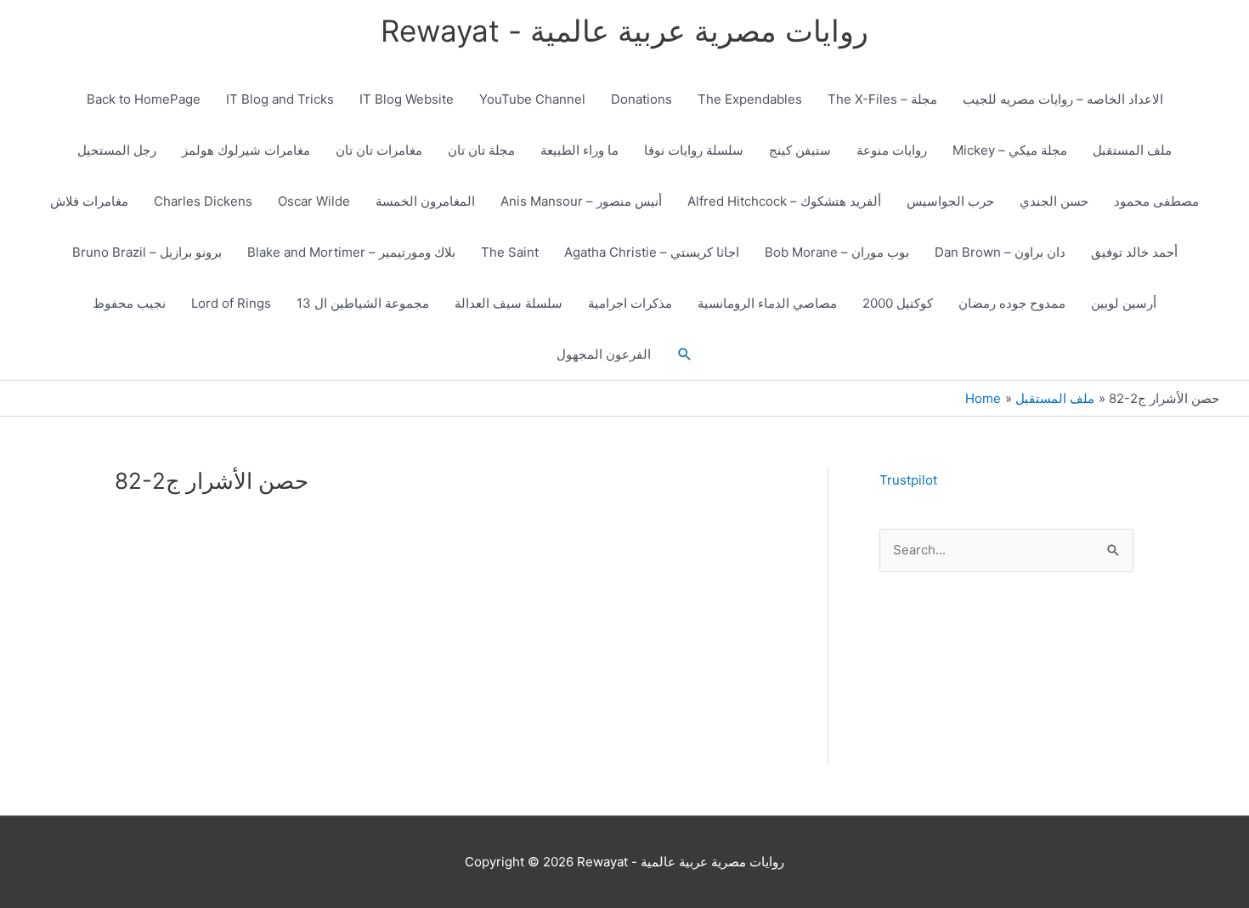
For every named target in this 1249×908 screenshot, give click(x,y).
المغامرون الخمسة (425, 201)
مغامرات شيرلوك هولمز (246, 150)
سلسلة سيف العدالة (508, 303)
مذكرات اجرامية (630, 303)
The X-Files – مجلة (882, 99)
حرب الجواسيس (950, 201)
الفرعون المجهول (604, 354)
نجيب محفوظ (129, 303)
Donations (641, 99)
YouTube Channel (532, 99)
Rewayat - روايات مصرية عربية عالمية (624, 30)
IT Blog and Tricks (280, 99)
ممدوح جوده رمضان (1011, 303)
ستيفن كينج (800, 150)
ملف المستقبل (1132, 150)
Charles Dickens (203, 201)
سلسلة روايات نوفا (693, 150)
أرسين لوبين (1123, 303)
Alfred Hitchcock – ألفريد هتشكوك (784, 201)
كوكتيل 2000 (897, 303)
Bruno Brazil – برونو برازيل (147, 252)
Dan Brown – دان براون (1000, 252)
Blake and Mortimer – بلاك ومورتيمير (351, 252)
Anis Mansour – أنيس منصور (581, 201)
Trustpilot (908, 480)
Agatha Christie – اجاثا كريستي (651, 252)
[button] (684, 354)
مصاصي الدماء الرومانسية (767, 303)
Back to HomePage (144, 99)
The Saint (510, 252)
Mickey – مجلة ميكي (1009, 150)
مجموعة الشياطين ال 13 (363, 303)
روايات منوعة (891, 150)
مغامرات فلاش (89, 201)
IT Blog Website (406, 99)
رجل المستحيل (116, 150)
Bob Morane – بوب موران (837, 252)
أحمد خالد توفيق (1134, 252)
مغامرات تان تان (379, 150)
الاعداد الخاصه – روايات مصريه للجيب (1063, 99)
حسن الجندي (1054, 201)
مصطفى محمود (1156, 201)
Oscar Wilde (314, 201)
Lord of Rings (231, 303)
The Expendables (750, 99)
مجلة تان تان (481, 150)
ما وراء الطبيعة (579, 150)
